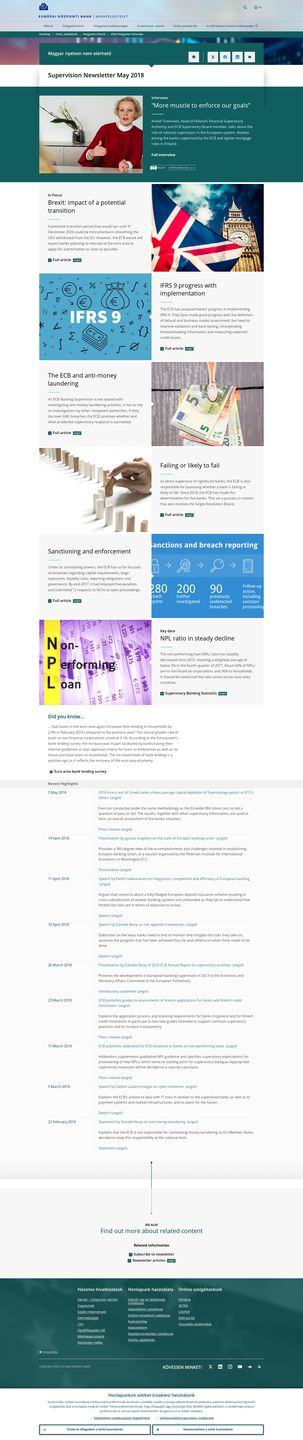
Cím (80, 1324)
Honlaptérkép (50, 1352)
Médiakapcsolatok (91, 1336)
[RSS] (259, 1366)
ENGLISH (161, 168)
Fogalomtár (86, 1306)
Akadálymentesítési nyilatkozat (150, 1334)
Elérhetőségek (88, 1318)
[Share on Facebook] (225, 57)
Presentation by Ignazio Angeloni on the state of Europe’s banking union (157, 838)
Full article (62, 260)
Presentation (109, 870)
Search (245, 7)
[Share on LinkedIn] (237, 57)
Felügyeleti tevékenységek (111, 26)
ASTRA (183, 1306)
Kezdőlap (44, 34)
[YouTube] (240, 1366)
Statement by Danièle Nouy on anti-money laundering (142, 1122)
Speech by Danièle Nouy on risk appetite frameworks (142, 925)
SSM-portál (187, 1318)
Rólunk (48, 26)
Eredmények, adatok (150, 26)
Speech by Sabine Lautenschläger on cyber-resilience (142, 1087)
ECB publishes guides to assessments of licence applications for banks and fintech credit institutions (170, 1003)
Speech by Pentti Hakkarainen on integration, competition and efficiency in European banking (174, 879)
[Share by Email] (249, 57)
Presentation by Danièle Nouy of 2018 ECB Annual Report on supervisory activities (165, 965)
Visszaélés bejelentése (195, 1324)
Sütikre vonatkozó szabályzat (149, 1315)
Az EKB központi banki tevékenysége (230, 26)
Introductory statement (117, 991)
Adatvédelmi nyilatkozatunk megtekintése (122, 1418)
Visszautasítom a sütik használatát (208, 1429)
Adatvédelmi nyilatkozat (145, 1309)
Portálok (185, 1299)
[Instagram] (230, 1366)
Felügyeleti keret (73, 26)
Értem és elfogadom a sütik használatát (95, 1429)
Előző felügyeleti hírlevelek (127, 34)
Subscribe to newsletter (154, 1254)
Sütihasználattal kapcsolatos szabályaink (187, 1418)
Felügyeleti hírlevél (94, 34)
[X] (210, 1366)
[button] (251, 7)
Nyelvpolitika (137, 1321)
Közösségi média (90, 1342)
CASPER (184, 1312)
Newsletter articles (149, 1261)
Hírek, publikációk (185, 26)
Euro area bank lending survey (80, 772)
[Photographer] (140, 170)
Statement (107, 1148)
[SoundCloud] (249, 1366)
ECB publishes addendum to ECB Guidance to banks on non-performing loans (162, 1046)
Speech (104, 916)
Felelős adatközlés (141, 1340)
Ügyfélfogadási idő (91, 1330)
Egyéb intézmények (92, 1312)
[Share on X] (213, 57)
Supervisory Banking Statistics (191, 693)
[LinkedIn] (220, 1366)
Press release (109, 829)
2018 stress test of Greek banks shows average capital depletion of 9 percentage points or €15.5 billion (176, 795)
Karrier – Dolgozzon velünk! (98, 1299)
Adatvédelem (137, 1328)
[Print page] (193, 57)
